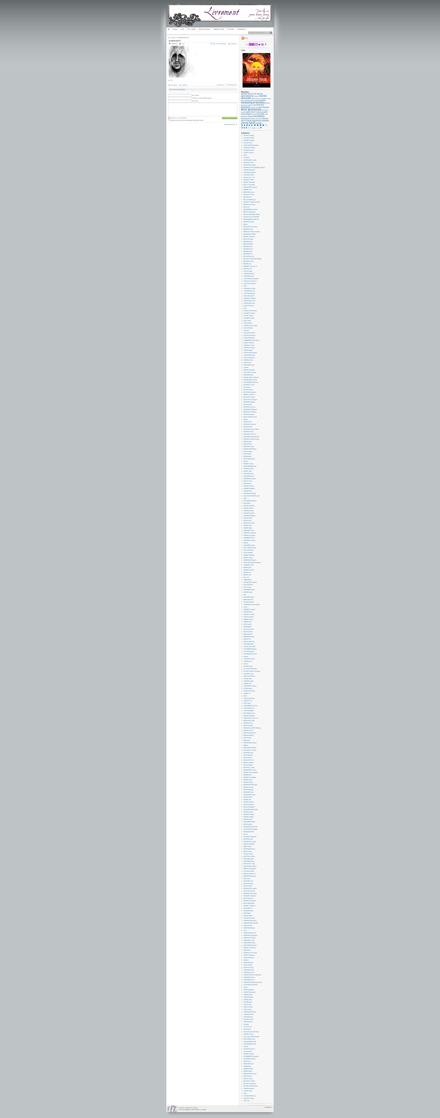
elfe (257, 100)
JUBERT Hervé (248, 619)
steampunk (245, 119)
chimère (257, 98)
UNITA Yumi (247, 1029)
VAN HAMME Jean (249, 1039)
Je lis (182, 29)
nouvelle (260, 114)
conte (261, 98)
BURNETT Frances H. (250, 266)
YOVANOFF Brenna (249, 1096)
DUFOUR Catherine (249, 424)
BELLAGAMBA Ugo (249, 199)
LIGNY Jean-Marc (249, 698)
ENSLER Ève (247, 444)
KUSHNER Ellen (248, 644)
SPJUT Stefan (247, 965)
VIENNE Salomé (248, 1054)
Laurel (245, 664)
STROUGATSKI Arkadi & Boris (252, 982)
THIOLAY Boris (248, 1007)
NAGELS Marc (248, 797)
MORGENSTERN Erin (250, 785)
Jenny (245, 607)
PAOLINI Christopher (249, 836)
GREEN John (247, 525)
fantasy (260, 102)
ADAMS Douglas (248, 135)
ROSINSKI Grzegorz (249, 896)
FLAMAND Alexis (248, 476)
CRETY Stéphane (249, 357)
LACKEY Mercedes (249, 646)
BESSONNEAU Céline (250, 209)
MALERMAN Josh (249, 713)
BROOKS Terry (248, 249)
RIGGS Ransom (248, 883)
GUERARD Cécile (249, 545)
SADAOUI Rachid (248, 918)
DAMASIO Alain (248, 375)
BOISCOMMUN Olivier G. (251, 219)
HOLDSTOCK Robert (250, 582)
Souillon (246, 960)
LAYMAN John (248, 666)
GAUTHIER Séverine (250, 501)
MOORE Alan (247, 775)
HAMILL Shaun (248, 557)
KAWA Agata (247, 627)
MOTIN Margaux (248, 789)
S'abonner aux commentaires (179, 118)
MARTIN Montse (248, 735)
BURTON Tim (247, 268)
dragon (247, 100)
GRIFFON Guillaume (249, 533)
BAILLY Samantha (249, 185)
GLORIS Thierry (248, 508)
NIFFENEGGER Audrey (250, 809)
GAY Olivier (247, 503)
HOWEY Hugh (247, 592)
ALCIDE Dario (247, 143)
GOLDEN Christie (248, 513)
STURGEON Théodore (250, 985)
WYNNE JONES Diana (250, 1086)
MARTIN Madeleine (249, 733)
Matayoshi (246, 740)
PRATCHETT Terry (249, 864)
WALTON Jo (247, 1061)
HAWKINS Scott (248, 565)
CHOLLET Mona (248, 306)
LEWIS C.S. (247, 693)
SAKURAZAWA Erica (250, 920)
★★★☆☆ (246, 127)
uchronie (258, 119)
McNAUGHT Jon (248, 760)
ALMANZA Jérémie (249, 148)
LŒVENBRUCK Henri (250, 706)
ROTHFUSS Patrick (249, 901)
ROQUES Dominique (250, 893)
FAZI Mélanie (247, 456)
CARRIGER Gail (248, 276)
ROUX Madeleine (248, 903)
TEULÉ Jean (247, 1004)
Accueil (169, 29)
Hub (244, 595)
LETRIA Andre (247, 688)
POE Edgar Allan (248, 859)
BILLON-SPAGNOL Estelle (251, 214)
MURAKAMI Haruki (249, 795)
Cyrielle (245, 367)
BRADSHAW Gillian (249, 234)
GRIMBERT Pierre (249, 538)
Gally (245, 498)
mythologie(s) (247, 114)
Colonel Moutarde (249, 338)
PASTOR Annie (248, 839)
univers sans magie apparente (254, 119)
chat (252, 98)
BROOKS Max (247, 246)
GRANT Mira (247, 520)
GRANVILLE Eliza (249, 523)
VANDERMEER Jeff (249, 1044)
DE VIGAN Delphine (249, 392)
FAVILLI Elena (247, 451)
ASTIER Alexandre (249, 170)
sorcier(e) (258, 116)
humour (245, 107)
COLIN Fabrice (248, 328)
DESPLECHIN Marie (249, 412)
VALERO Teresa (248, 1034)
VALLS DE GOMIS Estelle (251, 1036)
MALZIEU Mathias (249, 716)
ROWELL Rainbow (249, 906)
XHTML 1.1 (197, 1109)
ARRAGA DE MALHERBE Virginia (254, 167)
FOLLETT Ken (247, 481)
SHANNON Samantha (250, 935)
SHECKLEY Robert (249, 938)
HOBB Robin (247, 580)
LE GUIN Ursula (248, 674)
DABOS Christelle (249, 370)
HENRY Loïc (247, 575)
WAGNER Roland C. (249, 1059)
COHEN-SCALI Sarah (250, 325)
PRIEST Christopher (249, 868)
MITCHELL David (248, 767)
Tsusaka (246, 1024)
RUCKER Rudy (248, 911)
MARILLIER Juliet (248, 720)
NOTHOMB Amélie (249, 822)
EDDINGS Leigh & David (251, 439)
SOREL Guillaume (249, 955)
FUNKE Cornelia (248, 486)
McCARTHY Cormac (249, 750)
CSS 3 (204, 1109)
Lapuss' (245, 656)
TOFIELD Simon (248, 1014)
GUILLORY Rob (248, 550)
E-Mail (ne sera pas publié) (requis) (201, 98)
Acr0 (183, 43)
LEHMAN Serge (248, 681)
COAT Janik (247, 320)
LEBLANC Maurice (249, 676)
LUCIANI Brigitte (248, 710)
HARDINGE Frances (249, 560)
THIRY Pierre (247, 1009)
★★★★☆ (260, 125)
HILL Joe (246, 577)
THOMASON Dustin (249, 1012)
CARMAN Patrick (248, 273)
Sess (245, 930)
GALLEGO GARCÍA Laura (251, 496)
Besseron (246, 207)
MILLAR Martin (248, 765)
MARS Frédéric (248, 725)
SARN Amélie (247, 925)
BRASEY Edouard (249, 236)
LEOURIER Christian (250, 686)
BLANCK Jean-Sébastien (251, 217)
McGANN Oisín (248, 755)
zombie (258, 123)
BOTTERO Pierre (248, 222)
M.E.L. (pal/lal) (191, 29)
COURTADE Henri (249, 355)
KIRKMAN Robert (248, 636)
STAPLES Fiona (248, 967)
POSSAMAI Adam (248, 861)
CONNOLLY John (248, 345)
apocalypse (247, 95)
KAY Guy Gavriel (248, 629)
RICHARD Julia (248, 881)
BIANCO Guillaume (249, 212)
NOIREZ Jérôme (248, 817)
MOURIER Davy (248, 792)
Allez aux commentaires (219, 43)
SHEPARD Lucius (249, 940)
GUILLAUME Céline (249, 548)
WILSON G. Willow (249, 1081)
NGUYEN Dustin (248, 804)
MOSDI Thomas (248, 787)
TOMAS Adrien (248, 1022)
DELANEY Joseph (249, 397)
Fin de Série (230, 29)
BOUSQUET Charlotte (250, 227)
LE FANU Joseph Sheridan (251, 671)
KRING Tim (246, 639)
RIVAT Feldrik (247, 886)
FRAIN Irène (247, 483)
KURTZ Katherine (248, 641)
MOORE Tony (247, 780)
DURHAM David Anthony (251, 436)
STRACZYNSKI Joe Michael (252, 975)
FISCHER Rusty (248, 473)
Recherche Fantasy (204, 29)
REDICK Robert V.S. (249, 874)
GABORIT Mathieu (249, 488)
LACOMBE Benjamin (250, 649)
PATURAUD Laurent (249, 841)
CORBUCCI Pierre (249, 348)
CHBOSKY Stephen (249, 298)
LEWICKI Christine (249, 691)
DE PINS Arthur (248, 389)
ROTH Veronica (248, 898)
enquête (262, 100)
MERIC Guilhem (248, 762)
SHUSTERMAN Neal (250, 945)
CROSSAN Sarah (248, 365)
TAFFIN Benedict (248, 990)
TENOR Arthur (247, 1002)
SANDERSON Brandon (250, 923)
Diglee (245, 419)
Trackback (184, 85)
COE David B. (247, 323)
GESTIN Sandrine (249, 506)
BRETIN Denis (248, 241)
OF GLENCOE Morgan (250, 829)
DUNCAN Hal (247, 427)
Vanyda (245, 1046)
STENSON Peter (248, 970)
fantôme (250, 105)
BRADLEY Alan (248, 229)
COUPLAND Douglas (250, 352)
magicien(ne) (250, 112)
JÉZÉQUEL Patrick (249, 609)
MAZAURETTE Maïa (249, 748)
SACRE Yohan (248, 916)
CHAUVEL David (248, 296)
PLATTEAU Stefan (249, 856)
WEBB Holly (247, 1066)
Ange (245, 155)
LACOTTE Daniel (248, 651)
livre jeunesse (251, 109)
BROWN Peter (247, 251)
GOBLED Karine (248, 510)
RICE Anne (246, 878)
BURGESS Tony (248, 261)
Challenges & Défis (218, 29)
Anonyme (246, 157)
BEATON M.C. (247, 197)
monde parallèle (262, 112)
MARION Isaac (248, 723)
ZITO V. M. (246, 1101)
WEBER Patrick (248, 1069)
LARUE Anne (247, 661)
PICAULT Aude (248, 854)
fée (255, 105)
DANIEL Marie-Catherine (251, 377)
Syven (245, 987)
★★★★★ (247, 125)
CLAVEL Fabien (248, 315)
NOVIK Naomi (247, 824)
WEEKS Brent (247, 1071)
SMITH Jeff (246, 950)
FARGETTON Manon (249, 449)
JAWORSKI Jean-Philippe (251, 604)
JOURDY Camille (248, 614)
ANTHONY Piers (248, 162)
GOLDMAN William (249, 516)
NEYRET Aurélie (248, 802)
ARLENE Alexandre (249, 165)
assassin (256, 96)
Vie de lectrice (247, 1051)
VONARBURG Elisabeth (251, 1056)
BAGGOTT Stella (248, 180)
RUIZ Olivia (247, 913)
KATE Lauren (247, 624)
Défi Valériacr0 (241, 29)
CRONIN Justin (248, 360)
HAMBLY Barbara (248, 555)
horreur (260, 105)
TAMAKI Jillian (247, 995)
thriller (252, 119)
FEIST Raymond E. (249, 459)
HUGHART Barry (248, 597)
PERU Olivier (247, 846)
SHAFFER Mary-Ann (249, 933)
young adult (248, 122)
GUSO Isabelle (248, 552)
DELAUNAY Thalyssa (250, 399)
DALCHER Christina (249, 372)
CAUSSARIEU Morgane (250, 278)
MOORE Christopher (249, 777)
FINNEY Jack (247, 471)
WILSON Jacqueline (249, 1083)
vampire (265, 120)
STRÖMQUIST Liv (249, 980)
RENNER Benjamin (249, 876)
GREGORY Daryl (248, 530)
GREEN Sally (247, 528)
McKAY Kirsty (247, 757)
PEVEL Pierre (247, 851)
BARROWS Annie (248, 192)
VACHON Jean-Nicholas (251, 1032)
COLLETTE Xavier (249, 333)
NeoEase (187, 1109)
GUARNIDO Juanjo (249, 540)
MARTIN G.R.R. (248, 730)
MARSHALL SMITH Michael (252, 728)
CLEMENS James (249, 318)
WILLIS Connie (248, 1078)
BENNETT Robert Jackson (251, 202)
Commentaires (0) (231, 85)
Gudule (245, 543)
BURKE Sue (247, 264)
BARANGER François (250, 187)
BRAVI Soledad (248, 239)
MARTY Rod (247, 738)
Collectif (246, 330)
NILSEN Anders (248, 812)
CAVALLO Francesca (250, 281)
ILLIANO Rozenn (248, 602)
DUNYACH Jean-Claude (251, 429)
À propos (175, 29)
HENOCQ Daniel (248, 570)
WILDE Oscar (247, 1076)
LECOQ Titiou (247, 678)
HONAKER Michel (249, 589)
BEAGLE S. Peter (248, 194)
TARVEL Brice (247, 999)
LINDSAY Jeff (247, 701)
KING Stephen (247, 634)
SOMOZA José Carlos (250, 953)
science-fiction (247, 116)
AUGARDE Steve (248, 175)
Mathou (245, 745)
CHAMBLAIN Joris (249, 291)
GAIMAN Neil (247, 491)
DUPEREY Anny (248, 431)
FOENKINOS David (249, 478)
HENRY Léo (247, 572)
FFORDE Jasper (248, 468)
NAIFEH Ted (247, 799)
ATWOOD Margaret (249, 172)
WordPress (172, 1109)
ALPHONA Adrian (248, 150)
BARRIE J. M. (247, 189)
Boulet (245, 224)
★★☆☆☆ (256, 128)
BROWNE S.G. (248, 254)
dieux (265, 98)
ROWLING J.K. (248, 908)
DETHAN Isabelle (248, 414)
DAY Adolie (246, 387)
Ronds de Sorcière (249, 891)
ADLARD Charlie (248, 138)
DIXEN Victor (247, 422)
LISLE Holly (247, 703)
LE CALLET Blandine (250, 668)
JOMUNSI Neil (248, 612)
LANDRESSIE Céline (250, 654)
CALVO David (247, 271)
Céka (245, 286)
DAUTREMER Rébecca (250, 382)
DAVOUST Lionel (248, 385)
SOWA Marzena (248, 962)
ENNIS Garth (247, 441)
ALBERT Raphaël (249, 140)
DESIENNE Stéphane (250, 409)
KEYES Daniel (248, 631)
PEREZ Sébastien (249, 844)
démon (253, 100)
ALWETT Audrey (248, 152)
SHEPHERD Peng (249, 943)
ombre (266, 114)
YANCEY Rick (247, 1091)
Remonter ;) (268, 1107)
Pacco (245, 834)
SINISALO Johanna (249, 948)
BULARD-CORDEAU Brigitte (252, 259)
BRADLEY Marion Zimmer (251, 231)
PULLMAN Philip (248, 871)
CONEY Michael (248, 343)
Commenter (233, 43)
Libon (245, 696)
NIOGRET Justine (248, 814)
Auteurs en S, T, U (249, 177)
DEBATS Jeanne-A (249, 394)
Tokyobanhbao (248, 1017)
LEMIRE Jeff (247, 683)
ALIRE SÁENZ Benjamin (251, 145)
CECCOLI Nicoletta (249, 283)
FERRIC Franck (248, 464)
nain (254, 114)
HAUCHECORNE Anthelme (252, 562)
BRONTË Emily (248, 244)
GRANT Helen (247, 518)
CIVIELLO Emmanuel (250, 310)
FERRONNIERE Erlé (249, 466)
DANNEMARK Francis (250, 380)
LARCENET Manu (249, 659)
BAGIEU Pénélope (249, 182)
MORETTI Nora (248, 782)
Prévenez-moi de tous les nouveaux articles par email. (187, 120)
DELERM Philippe (249, 402)
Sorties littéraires (248, 957)
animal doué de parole (252, 94)
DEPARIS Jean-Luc (249, 407)
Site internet (195, 101)
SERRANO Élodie (249, 928)
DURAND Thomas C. (250, 434)
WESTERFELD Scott (249, 1074)
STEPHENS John (248, 972)
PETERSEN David (249, 849)
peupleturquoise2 (229, 124)
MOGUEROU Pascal (249, 770)
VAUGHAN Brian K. (249, 1049)
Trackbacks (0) (220, 85)
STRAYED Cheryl (248, 977)
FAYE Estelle (247, 454)
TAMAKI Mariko (248, 997)
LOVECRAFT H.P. (248, 708)
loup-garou (265, 110)
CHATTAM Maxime (249, 293)
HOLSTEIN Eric (248, 585)
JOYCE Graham (248, 617)
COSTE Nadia (247, 350)
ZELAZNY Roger (248, 1098)
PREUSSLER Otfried (249, 866)
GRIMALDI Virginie (249, 535)
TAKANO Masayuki (249, 992)
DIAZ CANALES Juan (250, 417)
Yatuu (245, 1093)
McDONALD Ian (248, 753)
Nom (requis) (195, 95)
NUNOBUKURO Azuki (250, 827)
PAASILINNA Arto (248, 832)
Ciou (244, 308)
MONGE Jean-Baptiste (250, 772)
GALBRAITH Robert (249, 493)
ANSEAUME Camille (249, 160)
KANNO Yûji (247, 622)
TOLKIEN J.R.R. (248, 1019)
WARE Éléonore (248, 1064)
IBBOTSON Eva (248, 599)
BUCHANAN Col (248, 256)
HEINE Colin (247, 567)
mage (243, 112)
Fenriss (245, 461)
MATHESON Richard (249, 743)
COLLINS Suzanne (249, 335)
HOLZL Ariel (247, 587)
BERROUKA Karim (249, 204)
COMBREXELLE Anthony (251, 340)
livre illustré (263, 107)
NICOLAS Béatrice (249, 807)
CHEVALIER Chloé (249, 301)
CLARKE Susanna (249, 313)
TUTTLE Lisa (247, 1027)
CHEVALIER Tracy (249, 303)
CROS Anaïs (247, 362)
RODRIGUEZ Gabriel (250, 888)
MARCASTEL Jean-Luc (250, 718)
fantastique (248, 102)
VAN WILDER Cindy (249, 1041)
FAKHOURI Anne (248, 446)
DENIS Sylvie (247, 404)
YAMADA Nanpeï (248, 1088)
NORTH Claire (248, 819)
